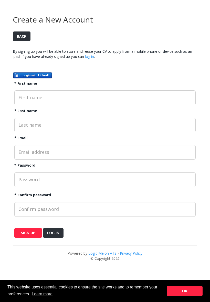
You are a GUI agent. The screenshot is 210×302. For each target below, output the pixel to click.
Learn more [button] (42, 294)
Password (26, 165)
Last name (27, 110)
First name (27, 83)
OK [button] (184, 291)
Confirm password (34, 194)
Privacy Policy (131, 253)
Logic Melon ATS (102, 253)
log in (89, 56)
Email (22, 137)
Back (21, 36)
